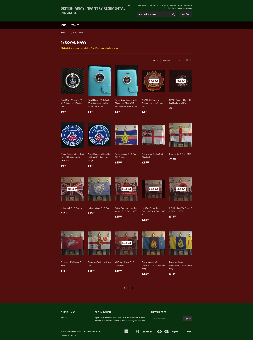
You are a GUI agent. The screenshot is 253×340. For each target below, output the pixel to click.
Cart (187, 14)
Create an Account (184, 8)
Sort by (155, 60)
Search (64, 317)
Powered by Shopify (68, 335)
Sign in (171, 8)
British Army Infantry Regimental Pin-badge (93, 10)
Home (63, 25)
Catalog (74, 25)
